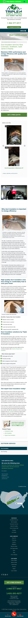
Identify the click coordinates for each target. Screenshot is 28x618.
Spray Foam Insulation (10, 435)
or (14, 27)
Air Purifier (14, 532)
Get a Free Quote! (14, 114)
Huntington (17, 464)
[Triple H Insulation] (14, 614)
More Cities (23, 486)
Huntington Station (5, 466)
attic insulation (10, 411)
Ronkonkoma (10, 468)
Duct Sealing (4, 451)
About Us (14, 538)
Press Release (14, 554)
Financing (14, 540)
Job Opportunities (14, 548)
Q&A (14, 550)
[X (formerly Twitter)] (3, 574)
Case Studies (14, 570)
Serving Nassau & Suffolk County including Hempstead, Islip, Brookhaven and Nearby (14, 18)
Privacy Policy (16, 609)
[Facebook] (2, 574)
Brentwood (16, 466)
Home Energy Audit (14, 528)
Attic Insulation (8, 433)
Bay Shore (12, 466)
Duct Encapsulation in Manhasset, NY (14, 168)
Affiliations (14, 544)
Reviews (14, 566)
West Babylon (4, 468)
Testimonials (14, 564)
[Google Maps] (5, 574)
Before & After (14, 562)
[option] (14, 147)
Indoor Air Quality (14, 526)
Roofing (14, 530)
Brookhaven (9, 464)
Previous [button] (3, 146)
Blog (14, 552)
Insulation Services (14, 519)
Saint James (4, 464)
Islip (13, 464)
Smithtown (22, 464)
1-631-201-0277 (14, 593)
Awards (14, 542)
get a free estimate (14, 582)
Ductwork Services (8, 443)
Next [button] (25, 146)
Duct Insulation (4, 448)
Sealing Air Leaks (9, 431)
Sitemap (14, 610)
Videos (14, 568)
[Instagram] (7, 574)
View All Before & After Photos (10, 173)
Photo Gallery (14, 560)
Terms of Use (23, 609)
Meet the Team (14, 546)
